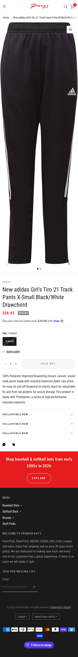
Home (6, 17)
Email (5, 579)
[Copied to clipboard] (14, 445)
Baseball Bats (10, 505)
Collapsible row (15, 414)
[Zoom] (70, 29)
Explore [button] (39, 478)
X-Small (9, 341)
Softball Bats (10, 511)
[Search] (65, 6)
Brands (6, 518)
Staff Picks (9, 524)
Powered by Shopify (60, 607)
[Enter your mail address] (34, 587)
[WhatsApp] (4, 444)
